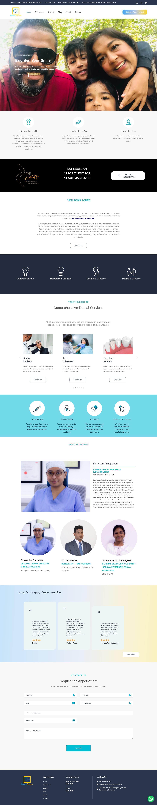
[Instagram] (137, 3)
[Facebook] (141, 3)
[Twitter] (146, 3)
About (68, 12)
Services (38, 12)
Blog (60, 12)
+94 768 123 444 (50, 2)
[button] (20, 357)
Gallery (51, 12)
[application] (43, 12)
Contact (78, 12)
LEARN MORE (34, 68)
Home (28, 12)
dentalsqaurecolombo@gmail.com (68, 2)
